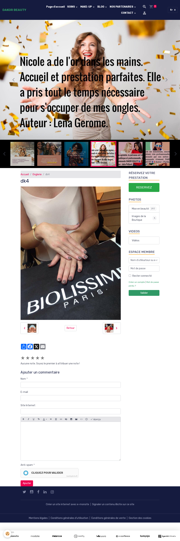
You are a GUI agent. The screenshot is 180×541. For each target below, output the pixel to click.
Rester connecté (142, 277)
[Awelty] (79, 536)
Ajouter (27, 484)
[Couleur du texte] (44, 420)
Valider (144, 294)
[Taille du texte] (38, 420)
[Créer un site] (13, 536)
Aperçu (97, 421)
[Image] (71, 420)
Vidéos (135, 241)
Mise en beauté (143, 210)
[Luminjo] (145, 536)
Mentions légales (38, 519)
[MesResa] (57, 536)
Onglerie (37, 175)
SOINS (71, 6)
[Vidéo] (76, 420)
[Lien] (61, 420)
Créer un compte (137, 283)
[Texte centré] (56, 420)
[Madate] (35, 536)
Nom (23, 380)
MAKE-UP (86, 6)
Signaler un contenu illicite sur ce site (113, 505)
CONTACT (127, 12)
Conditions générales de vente (108, 519)
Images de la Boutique (143, 219)
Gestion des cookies (140, 519)
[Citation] (50, 420)
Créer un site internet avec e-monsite (67, 505)
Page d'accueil (55, 6)
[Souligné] (33, 420)
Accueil (25, 175)
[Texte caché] (66, 420)
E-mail (24, 393)
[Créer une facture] (101, 536)
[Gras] (23, 420)
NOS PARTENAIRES (122, 6)
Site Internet (28, 406)
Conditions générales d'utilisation (69, 519)
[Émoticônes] (86, 420)
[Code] (81, 420)
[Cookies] (7, 534)
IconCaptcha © (71, 478)
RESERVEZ (144, 189)
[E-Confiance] (123, 536)
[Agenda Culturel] (166, 536)
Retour (71, 329)
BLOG (101, 6)
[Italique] (28, 420)
